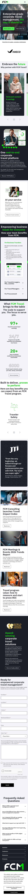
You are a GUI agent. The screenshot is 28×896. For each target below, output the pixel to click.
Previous (8, 119)
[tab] (14, 242)
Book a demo (7, 28)
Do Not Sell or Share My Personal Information (14, 888)
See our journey (14, 375)
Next (19, 119)
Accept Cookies (14, 892)
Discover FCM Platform (8, 176)
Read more (7, 526)
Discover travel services (12, 215)
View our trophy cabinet (12, 668)
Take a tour (19, 28)
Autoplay (14, 119)
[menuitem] (14, 847)
